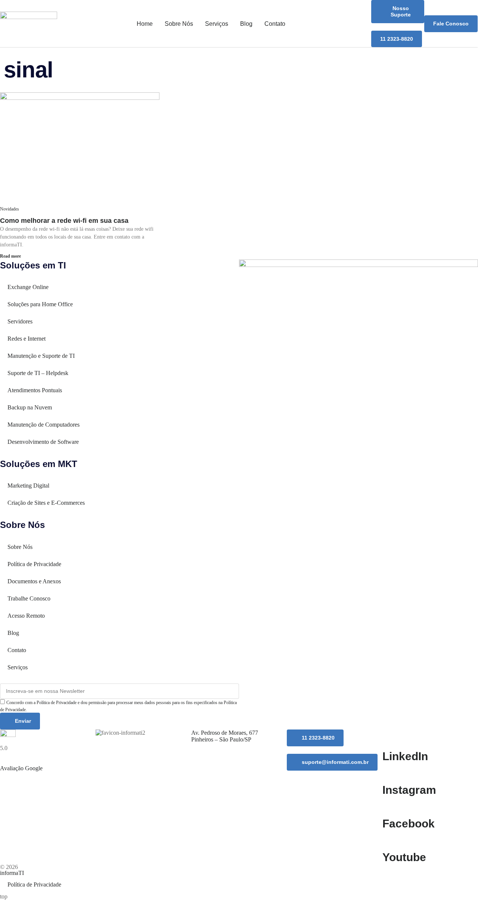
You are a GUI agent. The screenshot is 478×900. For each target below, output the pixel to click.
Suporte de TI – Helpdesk (37, 373)
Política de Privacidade (34, 564)
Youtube (404, 857)
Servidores (19, 321)
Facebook (408, 823)
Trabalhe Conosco (28, 598)
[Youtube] (391, 839)
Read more (10, 256)
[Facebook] (391, 806)
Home (145, 24)
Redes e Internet (26, 338)
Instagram (409, 790)
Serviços (216, 24)
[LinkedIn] (391, 738)
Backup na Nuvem (29, 407)
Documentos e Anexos (34, 581)
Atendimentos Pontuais (34, 390)
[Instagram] (391, 772)
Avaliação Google (21, 768)
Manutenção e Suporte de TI (41, 356)
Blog (246, 24)
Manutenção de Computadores (43, 424)
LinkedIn (405, 756)
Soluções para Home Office (40, 304)
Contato (274, 24)
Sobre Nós (179, 24)
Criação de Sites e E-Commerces (46, 503)
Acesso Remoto (26, 615)
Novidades (9, 209)
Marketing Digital (28, 485)
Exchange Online (28, 287)
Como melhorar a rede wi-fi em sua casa (64, 220)
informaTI (12, 873)
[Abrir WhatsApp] (459, 881)
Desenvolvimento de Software (43, 442)
